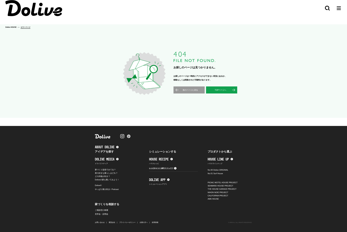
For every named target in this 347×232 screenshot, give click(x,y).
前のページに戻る (190, 90)
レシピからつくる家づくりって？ (161, 168)
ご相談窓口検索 (101, 210)
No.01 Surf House (215, 173)
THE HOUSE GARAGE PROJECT (222, 189)
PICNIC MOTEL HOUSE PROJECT (223, 182)
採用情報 (155, 222)
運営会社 (112, 222)
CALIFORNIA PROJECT (218, 196)
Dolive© (98, 185)
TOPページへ (220, 90)
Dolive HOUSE (11, 27)
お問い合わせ (100, 222)
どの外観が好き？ (102, 176)
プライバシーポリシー (127, 222)
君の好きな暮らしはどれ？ (106, 173)
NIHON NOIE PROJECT (218, 192)
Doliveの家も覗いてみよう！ (107, 180)
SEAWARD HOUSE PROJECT (220, 186)
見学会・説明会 (101, 214)
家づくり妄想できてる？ (105, 170)
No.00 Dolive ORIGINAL (218, 170)
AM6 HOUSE (213, 199)
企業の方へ (144, 222)
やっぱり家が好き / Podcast (107, 189)
